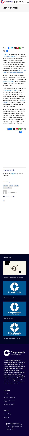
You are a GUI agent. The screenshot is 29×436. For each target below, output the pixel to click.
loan (16, 90)
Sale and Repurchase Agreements (13, 277)
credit (6, 54)
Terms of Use (17, 426)
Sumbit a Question (9, 397)
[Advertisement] (14, 30)
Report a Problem (9, 404)
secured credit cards (16, 72)
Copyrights (18, 425)
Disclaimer (9, 428)
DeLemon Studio (10, 429)
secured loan (9, 90)
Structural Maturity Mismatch (12, 338)
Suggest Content (9, 401)
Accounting (7, 414)
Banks (11, 185)
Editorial (6, 394)
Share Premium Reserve (11, 298)
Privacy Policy (10, 426)
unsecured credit (8, 81)
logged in (14, 174)
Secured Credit (7, 188)
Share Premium (8, 318)
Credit (16, 185)
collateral (7, 56)
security (13, 56)
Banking (5, 185)
